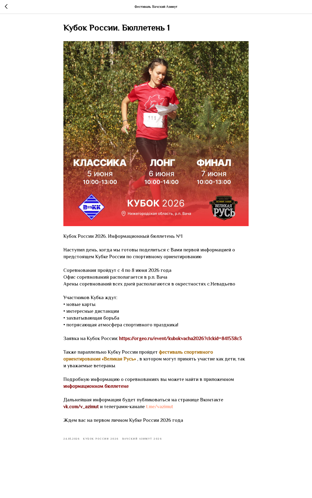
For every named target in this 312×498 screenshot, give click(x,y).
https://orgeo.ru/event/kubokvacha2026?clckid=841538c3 (180, 339)
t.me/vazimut (159, 407)
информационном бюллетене (96, 386)
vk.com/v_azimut (81, 407)
